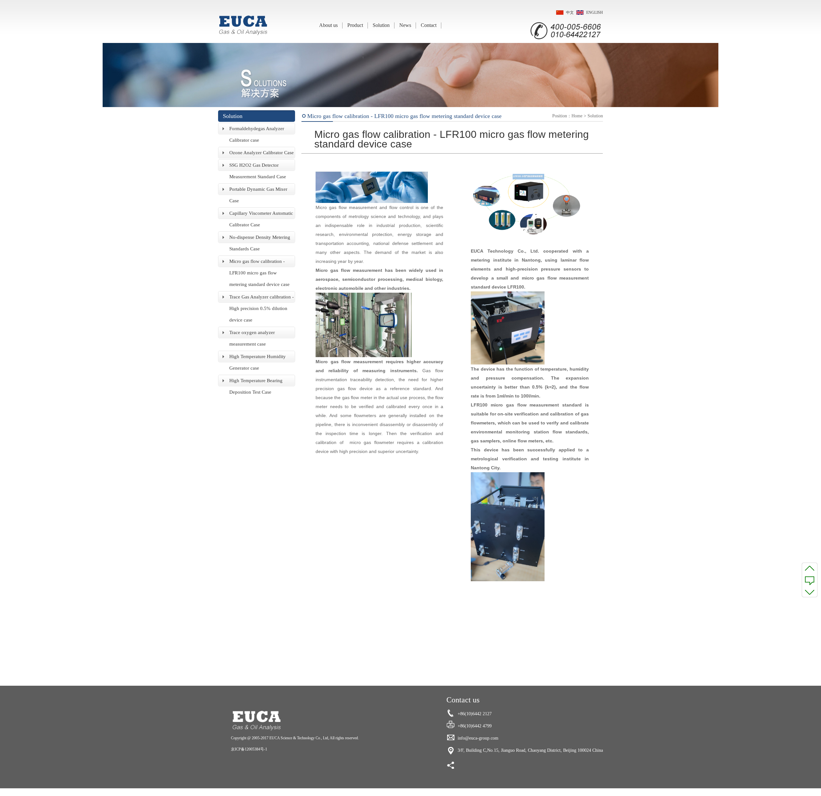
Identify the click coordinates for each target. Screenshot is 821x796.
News (405, 25)
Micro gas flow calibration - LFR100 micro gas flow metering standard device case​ (259, 273)
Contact (428, 25)
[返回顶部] (810, 568)
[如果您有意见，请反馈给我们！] (810, 580)
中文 (570, 12)
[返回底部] (810, 591)
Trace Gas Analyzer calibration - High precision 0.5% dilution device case (261, 308)
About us (328, 25)
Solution (381, 25)
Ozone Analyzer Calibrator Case (261, 152)
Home (576, 115)
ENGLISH (594, 12)
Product (355, 25)
